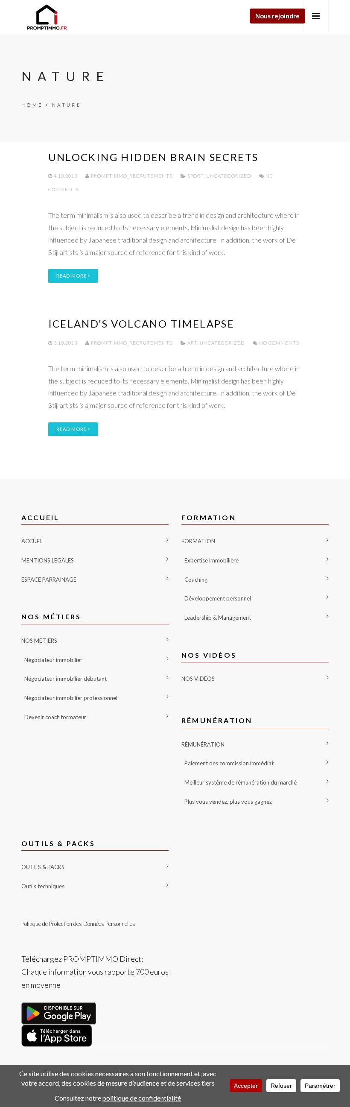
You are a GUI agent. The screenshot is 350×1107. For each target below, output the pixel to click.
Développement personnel (217, 598)
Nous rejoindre (277, 16)
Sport (195, 176)
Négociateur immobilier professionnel (70, 697)
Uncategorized (228, 176)
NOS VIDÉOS (198, 678)
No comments (278, 343)
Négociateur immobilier (53, 659)
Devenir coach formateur (55, 717)
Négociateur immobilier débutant (65, 678)
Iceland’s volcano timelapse (141, 323)
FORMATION (198, 541)
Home (32, 105)
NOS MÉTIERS (39, 640)
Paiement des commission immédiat (229, 763)
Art (192, 343)
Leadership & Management (217, 617)
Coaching (195, 579)
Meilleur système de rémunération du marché (240, 782)
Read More (72, 275)
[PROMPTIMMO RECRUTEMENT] (47, 17)
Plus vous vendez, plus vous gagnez (228, 801)
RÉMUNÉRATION (203, 744)
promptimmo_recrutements (132, 176)
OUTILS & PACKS (42, 867)
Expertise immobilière (211, 560)
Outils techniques (42, 886)
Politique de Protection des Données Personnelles (78, 923)
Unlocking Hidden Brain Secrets (153, 157)
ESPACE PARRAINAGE (48, 579)
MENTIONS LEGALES (47, 560)
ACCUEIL (32, 541)
